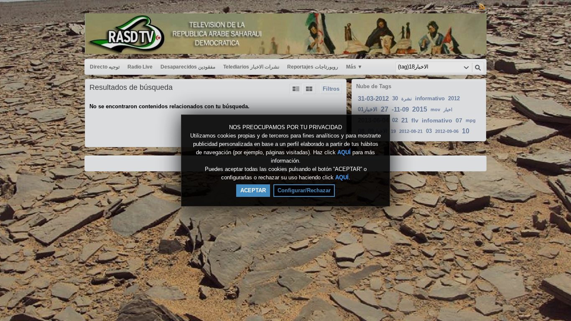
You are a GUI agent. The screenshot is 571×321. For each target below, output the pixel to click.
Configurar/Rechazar (304, 190)
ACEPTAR (253, 190)
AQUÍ (344, 152)
